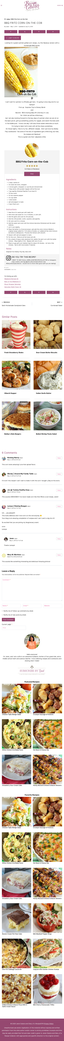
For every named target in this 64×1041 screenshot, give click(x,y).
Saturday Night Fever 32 (12, 287)
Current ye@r (7, 624)
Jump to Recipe (13, 38)
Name (5, 606)
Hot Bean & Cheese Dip (41, 750)
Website (47, 606)
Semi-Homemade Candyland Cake (13, 304)
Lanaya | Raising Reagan (17, 506)
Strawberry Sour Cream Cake (12, 785)
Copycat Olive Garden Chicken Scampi (46, 969)
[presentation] (16, 334)
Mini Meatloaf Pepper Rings (42, 934)
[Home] (5, 19)
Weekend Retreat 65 (11, 279)
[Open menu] (1, 5)
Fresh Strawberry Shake (13, 352)
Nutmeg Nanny (13, 458)
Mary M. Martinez (14, 555)
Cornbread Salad (56, 304)
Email (25, 606)
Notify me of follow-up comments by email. (18, 611)
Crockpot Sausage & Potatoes (43, 714)
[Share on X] (24, 31)
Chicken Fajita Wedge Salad (11, 714)
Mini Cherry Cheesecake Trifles (43, 1005)
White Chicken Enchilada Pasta (12, 750)
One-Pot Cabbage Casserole (12, 969)
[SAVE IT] (32, 99)
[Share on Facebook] (10, 31)
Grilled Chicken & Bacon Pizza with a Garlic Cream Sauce (14, 1005)
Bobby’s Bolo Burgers (12, 434)
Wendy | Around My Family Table (20, 474)
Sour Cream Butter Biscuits (46, 352)
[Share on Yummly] (53, 31)
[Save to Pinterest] (39, 31)
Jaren (7, 26)
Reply (59, 458)
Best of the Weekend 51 (12, 281)
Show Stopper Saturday (12, 284)
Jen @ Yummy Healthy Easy (18, 490)
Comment (6, 580)
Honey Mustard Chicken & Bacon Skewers (47, 785)
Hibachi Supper (10, 393)
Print (32, 174)
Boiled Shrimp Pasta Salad (46, 434)
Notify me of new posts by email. (15, 615)
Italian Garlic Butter (43, 393)
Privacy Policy (49, 1023)
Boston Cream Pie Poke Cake (12, 934)
